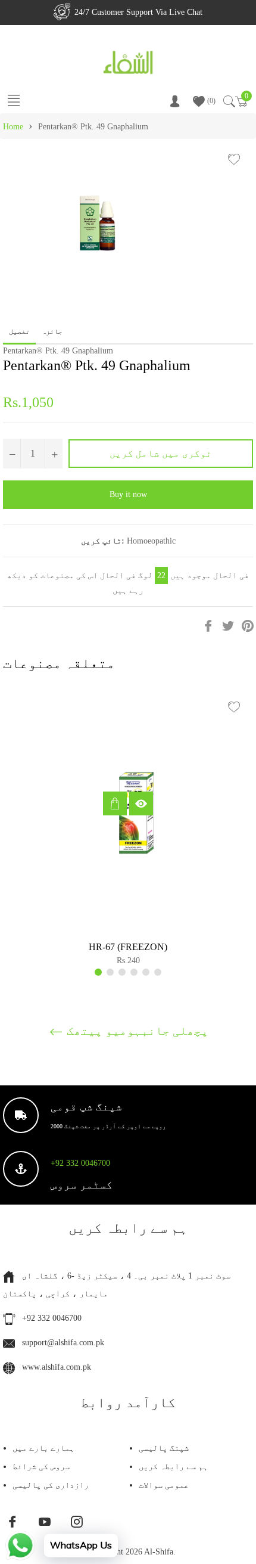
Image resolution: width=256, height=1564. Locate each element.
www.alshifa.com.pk (56, 1367)
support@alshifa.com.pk (63, 1342)
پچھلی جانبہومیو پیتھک (136, 1030)
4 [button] (134, 972)
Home (13, 126)
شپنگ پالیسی (164, 1448)
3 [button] (122, 972)
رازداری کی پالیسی (51, 1485)
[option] (128, 831)
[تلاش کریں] (228, 101)
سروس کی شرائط (41, 1466)
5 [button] (145, 972)
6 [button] (157, 972)
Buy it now (128, 494)
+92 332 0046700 (80, 1163)
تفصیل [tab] (19, 331)
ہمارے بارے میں (43, 1448)
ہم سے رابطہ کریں (173, 1466)
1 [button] (98, 972)
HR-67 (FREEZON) (128, 947)
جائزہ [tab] (53, 331)
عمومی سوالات (164, 1485)
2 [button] (110, 972)
